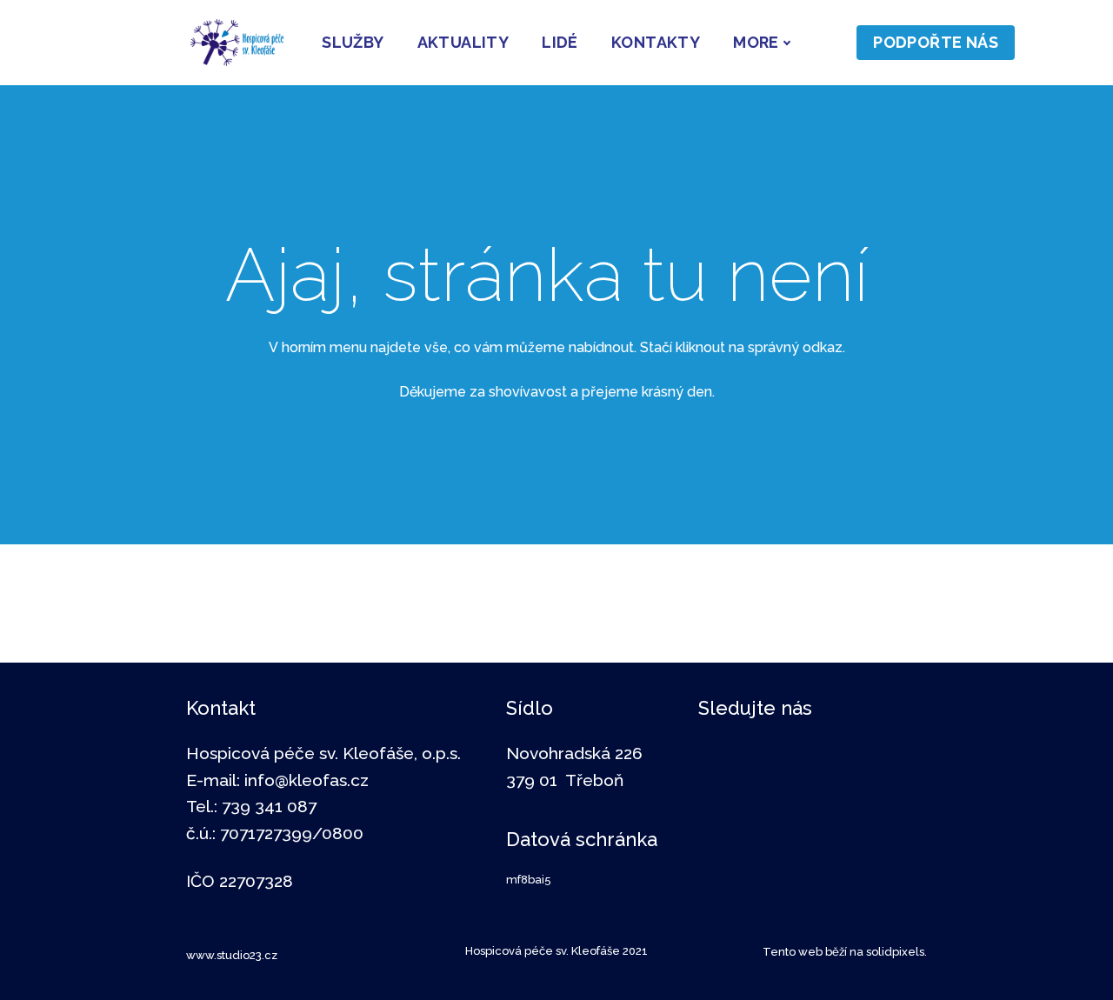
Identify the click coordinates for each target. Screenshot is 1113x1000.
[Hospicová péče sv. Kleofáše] (237, 42)
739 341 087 (269, 806)
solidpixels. (896, 951)
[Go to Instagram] (841, 758)
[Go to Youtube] (899, 758)
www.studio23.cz (231, 955)
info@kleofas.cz (306, 780)
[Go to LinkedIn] (784, 758)
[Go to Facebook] (727, 758)
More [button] (756, 42)
